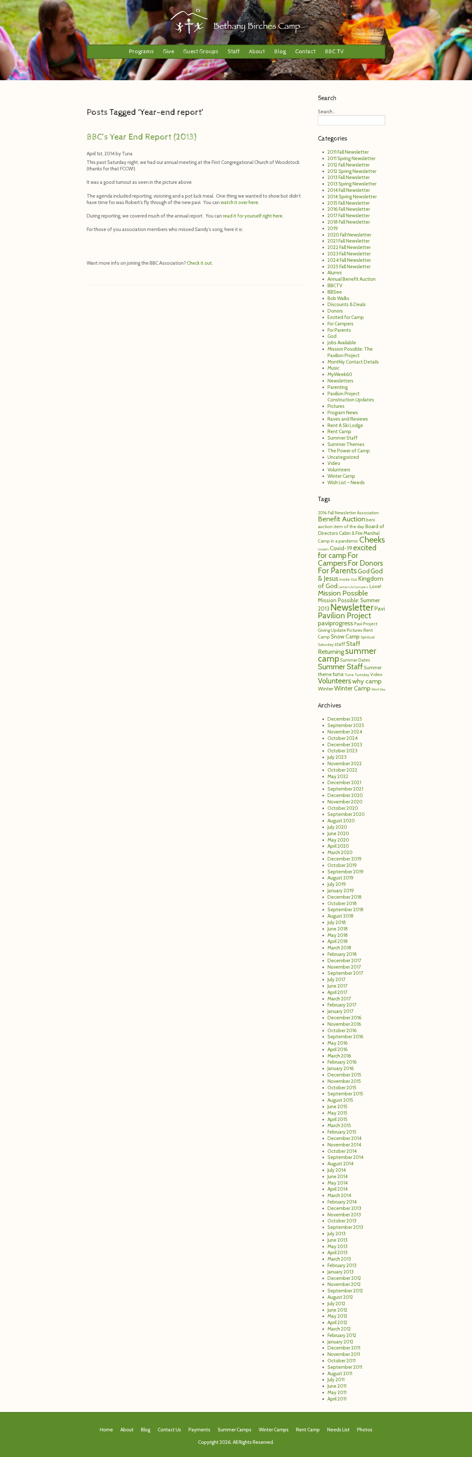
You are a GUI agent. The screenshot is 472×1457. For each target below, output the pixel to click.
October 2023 (342, 751)
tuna (338, 674)
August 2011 (340, 1373)
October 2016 (342, 1030)
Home (106, 1430)
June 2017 (337, 986)
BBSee (335, 292)
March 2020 (340, 852)
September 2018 (345, 910)
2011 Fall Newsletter (348, 152)
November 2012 (344, 1284)
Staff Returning (339, 647)
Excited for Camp (346, 317)
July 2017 (336, 979)
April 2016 (338, 1049)
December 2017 (344, 961)
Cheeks (372, 540)
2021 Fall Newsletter (349, 241)
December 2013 (344, 1208)
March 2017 (339, 999)
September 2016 (345, 1037)
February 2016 (342, 1062)
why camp (367, 681)
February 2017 (342, 1005)
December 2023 (345, 745)
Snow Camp (345, 636)
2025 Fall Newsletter (349, 267)
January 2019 (341, 891)
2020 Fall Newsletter (349, 235)
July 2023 (337, 757)
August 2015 (340, 1100)
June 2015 (337, 1107)
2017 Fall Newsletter (349, 216)
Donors (335, 311)
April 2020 (338, 846)
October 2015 (342, 1088)
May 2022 (338, 776)
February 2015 (342, 1132)
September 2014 (345, 1157)
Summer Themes (346, 444)
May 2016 (338, 1043)
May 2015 (337, 1113)
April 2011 (337, 1399)
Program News (343, 413)
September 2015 (345, 1094)
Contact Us (169, 1430)
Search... (326, 112)
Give (168, 51)
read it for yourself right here (253, 216)
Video (334, 463)
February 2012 (342, 1335)
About (257, 51)
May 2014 (338, 1183)
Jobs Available (342, 343)
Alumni (335, 273)
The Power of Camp (349, 451)
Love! (375, 586)
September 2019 (345, 872)
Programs (141, 51)
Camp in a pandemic (338, 541)
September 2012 (345, 1291)
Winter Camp (341, 476)
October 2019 (342, 865)
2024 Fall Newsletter (349, 260)
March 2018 (339, 948)
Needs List (338, 1430)
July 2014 (337, 1170)
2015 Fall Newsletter (349, 203)
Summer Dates (355, 660)
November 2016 (344, 1024)
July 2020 (337, 827)
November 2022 (345, 764)
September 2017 (345, 973)
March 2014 (339, 1195)
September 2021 (345, 789)
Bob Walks (338, 298)
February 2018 (342, 954)
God (332, 336)
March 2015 (339, 1125)
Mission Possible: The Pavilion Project (350, 352)
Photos (364, 1430)
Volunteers (339, 470)
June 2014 (338, 1176)
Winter (325, 688)
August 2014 (341, 1164)
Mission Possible (343, 592)
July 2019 (337, 884)
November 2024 (345, 732)
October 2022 (342, 770)
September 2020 (346, 814)
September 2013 (345, 1227)
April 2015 (337, 1119)
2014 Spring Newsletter (352, 197)
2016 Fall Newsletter (349, 209)
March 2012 (339, 1329)
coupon (323, 549)
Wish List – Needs (346, 482)
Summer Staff (343, 438)
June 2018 (338, 929)
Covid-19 (341, 548)
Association (368, 512)
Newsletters (341, 381)
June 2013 (337, 1240)
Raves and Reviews (348, 419)
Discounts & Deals (347, 304)
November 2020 (345, 802)
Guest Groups (200, 51)
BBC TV (334, 51)
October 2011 (341, 1361)
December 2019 (345, 859)
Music (333, 368)
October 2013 (342, 1221)
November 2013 (344, 1215)
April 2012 (337, 1322)
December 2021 (344, 782)
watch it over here (239, 202)
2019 (333, 228)
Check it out (199, 263)
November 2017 (344, 967)
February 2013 (342, 1265)
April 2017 (337, 992)
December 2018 (345, 897)
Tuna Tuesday (357, 674)
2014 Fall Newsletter (349, 190)
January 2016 (341, 1068)
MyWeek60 (340, 374)
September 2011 (345, 1367)
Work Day (378, 689)
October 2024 (343, 738)
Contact (305, 51)
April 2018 (338, 941)
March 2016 (339, 1056)
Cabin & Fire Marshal (359, 533)
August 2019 (341, 878)
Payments (199, 1430)
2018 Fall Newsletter (349, 222)
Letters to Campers (353, 587)
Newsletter (351, 607)
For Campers (341, 324)
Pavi (379, 608)
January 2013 (341, 1272)
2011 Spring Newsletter (351, 158)
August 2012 (340, 1297)
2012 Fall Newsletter (349, 165)
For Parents (339, 330)
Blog (280, 51)
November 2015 (344, 1081)
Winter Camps (274, 1430)
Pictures (336, 406)
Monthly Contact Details (353, 362)
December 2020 (345, 795)
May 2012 (337, 1316)
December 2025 (345, 719)
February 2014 (342, 1202)
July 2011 (336, 1380)
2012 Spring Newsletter (352, 171)
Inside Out (348, 579)
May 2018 (338, 935)
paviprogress (335, 623)
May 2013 (337, 1246)
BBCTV (335, 285)
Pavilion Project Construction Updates (351, 397)
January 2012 (341, 1342)
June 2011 (337, 1386)
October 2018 (342, 903)
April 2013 (337, 1253)
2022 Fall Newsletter (349, 247)
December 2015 (344, 1075)
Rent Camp (339, 431)
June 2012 (337, 1310)
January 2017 (341, 1011)
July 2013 (336, 1234)
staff (340, 644)
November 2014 (344, 1145)
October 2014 (342, 1151)
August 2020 (341, 821)
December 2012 (344, 1278)
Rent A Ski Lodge (345, 425)
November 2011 (344, 1354)
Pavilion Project (344, 615)
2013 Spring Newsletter (352, 184)
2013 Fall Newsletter (349, 177)
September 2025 (346, 725)
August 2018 (341, 916)
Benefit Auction (341, 518)
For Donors (365, 563)
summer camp (347, 654)
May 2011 (337, 1392)
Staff (234, 51)
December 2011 (344, 1348)
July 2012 (336, 1304)
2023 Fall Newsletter (349, 254)
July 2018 (337, 922)
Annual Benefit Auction (352, 279)
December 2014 (345, 1138)
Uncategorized (343, 457)
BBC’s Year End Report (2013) (141, 137)
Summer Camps (234, 1430)
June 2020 (338, 833)
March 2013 (339, 1259)
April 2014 (338, 1189)
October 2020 (343, 808)
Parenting (338, 387)
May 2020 (338, 840)
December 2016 (345, 1018)
